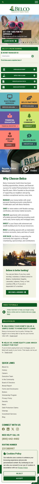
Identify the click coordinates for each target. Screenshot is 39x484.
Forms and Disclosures (10, 389)
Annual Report (7, 386)
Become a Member (16, 292)
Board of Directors (8, 383)
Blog (3, 417)
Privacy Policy (23, 468)
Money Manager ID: (11, 53)
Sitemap (5, 411)
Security (5, 401)
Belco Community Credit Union (20, 9)
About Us (5, 367)
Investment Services (9, 414)
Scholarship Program (9, 395)
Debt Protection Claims (10, 408)
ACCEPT (19, 478)
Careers (5, 373)
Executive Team (7, 376)
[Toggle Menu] (36, 2)
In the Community (8, 379)
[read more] (13, 336)
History (4, 370)
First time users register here (10, 60)
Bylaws (4, 392)
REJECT (19, 473)
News (4, 405)
